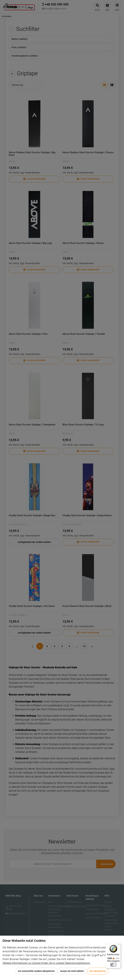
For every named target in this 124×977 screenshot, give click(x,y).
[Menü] (119, 945)
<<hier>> (20, 955)
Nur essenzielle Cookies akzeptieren (36, 971)
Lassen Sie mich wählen (72, 971)
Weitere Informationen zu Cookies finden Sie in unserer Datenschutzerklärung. (46, 963)
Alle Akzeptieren (97, 971)
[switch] (113, 965)
